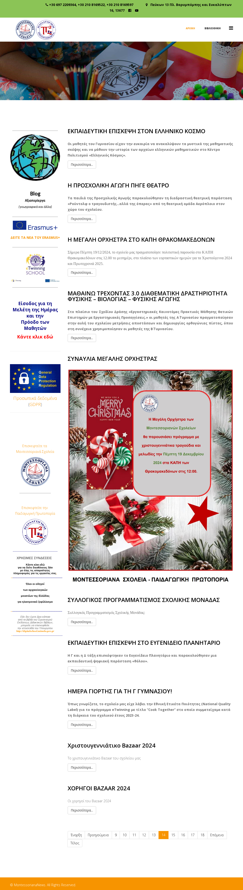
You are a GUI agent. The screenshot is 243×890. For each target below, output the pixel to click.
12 (144, 835)
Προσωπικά (24, 398)
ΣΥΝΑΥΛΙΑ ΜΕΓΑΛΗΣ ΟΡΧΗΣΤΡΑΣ (112, 358)
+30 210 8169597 (120, 4)
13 (154, 835)
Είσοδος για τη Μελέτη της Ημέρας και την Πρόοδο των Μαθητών (35, 315)
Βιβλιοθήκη (213, 28)
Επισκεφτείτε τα (35, 446)
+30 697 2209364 (62, 4)
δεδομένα (47, 398)
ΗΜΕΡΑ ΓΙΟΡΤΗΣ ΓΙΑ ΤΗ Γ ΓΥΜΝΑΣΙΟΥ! (120, 691)
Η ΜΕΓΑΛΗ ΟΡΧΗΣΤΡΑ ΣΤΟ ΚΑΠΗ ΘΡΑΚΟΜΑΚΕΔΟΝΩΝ (141, 239)
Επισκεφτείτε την (35, 507)
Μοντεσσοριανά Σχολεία (35, 451)
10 (124, 835)
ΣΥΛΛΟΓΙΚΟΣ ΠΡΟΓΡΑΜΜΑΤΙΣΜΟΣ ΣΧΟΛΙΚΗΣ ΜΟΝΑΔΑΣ (144, 600)
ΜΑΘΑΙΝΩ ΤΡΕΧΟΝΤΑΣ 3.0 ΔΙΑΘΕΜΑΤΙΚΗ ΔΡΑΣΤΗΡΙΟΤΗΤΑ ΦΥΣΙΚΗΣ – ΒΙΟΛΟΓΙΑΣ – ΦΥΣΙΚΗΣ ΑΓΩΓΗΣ (147, 296)
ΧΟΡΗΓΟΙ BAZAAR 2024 (99, 788)
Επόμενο (217, 835)
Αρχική (190, 28)
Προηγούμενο (98, 835)
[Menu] (231, 28)
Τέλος (74, 843)
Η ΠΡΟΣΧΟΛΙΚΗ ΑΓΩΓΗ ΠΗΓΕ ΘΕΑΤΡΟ (118, 185)
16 (183, 835)
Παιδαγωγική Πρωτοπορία (35, 513)
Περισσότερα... (82, 164)
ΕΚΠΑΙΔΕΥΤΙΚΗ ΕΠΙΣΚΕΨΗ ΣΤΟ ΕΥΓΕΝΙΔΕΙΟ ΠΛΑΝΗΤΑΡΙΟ (144, 642)
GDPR (35, 404)
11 (134, 835)
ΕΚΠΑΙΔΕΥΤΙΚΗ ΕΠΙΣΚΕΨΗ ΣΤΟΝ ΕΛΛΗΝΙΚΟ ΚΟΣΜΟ (136, 131)
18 (202, 835)
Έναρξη (76, 835)
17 (193, 835)
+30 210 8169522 (91, 4)
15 (173, 835)
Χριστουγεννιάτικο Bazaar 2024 (111, 745)
